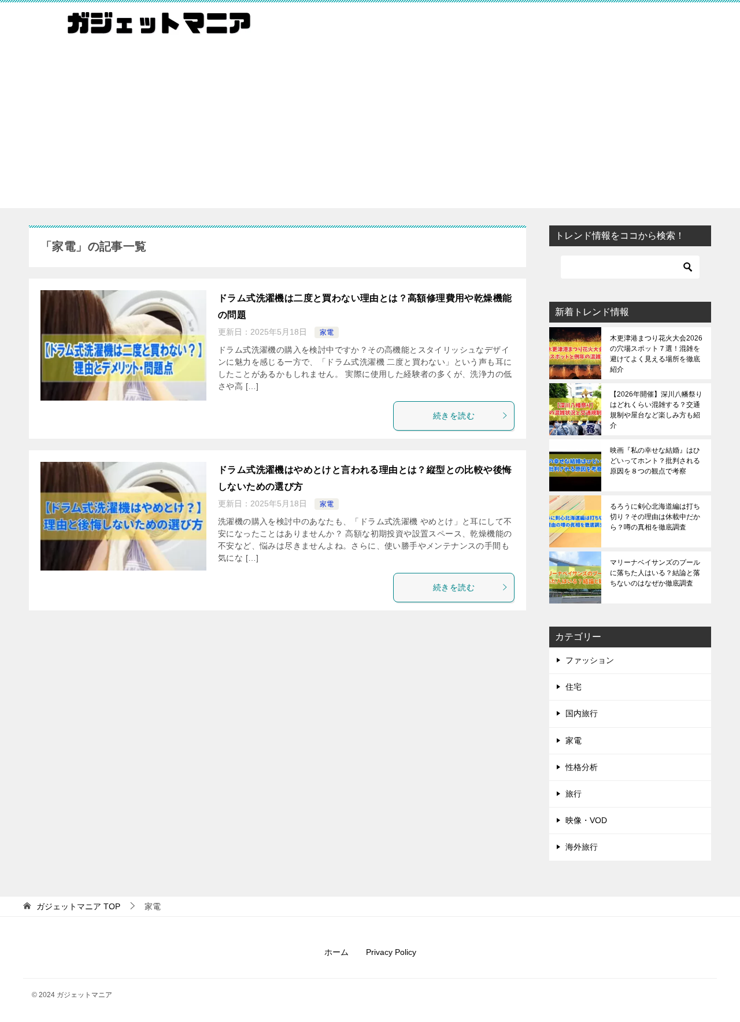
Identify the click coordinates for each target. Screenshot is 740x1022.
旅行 (573, 793)
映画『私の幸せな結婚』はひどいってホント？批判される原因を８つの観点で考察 (655, 460)
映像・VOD (586, 820)
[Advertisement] (370, 127)
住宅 (573, 686)
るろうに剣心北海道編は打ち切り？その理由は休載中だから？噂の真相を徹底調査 (655, 516)
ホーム (336, 952)
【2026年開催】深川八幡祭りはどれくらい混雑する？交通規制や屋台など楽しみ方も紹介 (656, 409)
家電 (327, 332)
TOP (78, 906)
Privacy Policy (391, 952)
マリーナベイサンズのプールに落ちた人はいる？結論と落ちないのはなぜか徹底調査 (655, 572)
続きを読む (454, 415)
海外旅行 (581, 846)
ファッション (589, 660)
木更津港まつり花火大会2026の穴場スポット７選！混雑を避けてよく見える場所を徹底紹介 (656, 353)
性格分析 (581, 767)
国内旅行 (581, 713)
